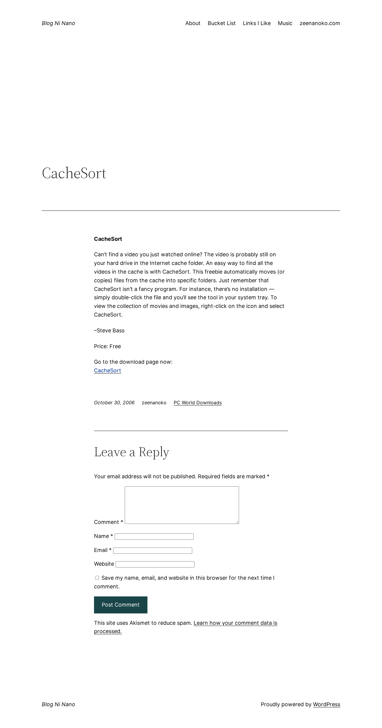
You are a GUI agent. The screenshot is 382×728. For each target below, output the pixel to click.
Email (103, 550)
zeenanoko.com (320, 23)
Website (104, 564)
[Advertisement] (191, 115)
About (193, 23)
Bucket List (222, 23)
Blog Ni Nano (58, 23)
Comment (108, 522)
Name (103, 536)
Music (285, 23)
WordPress (326, 704)
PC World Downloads (198, 402)
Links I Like (257, 23)
